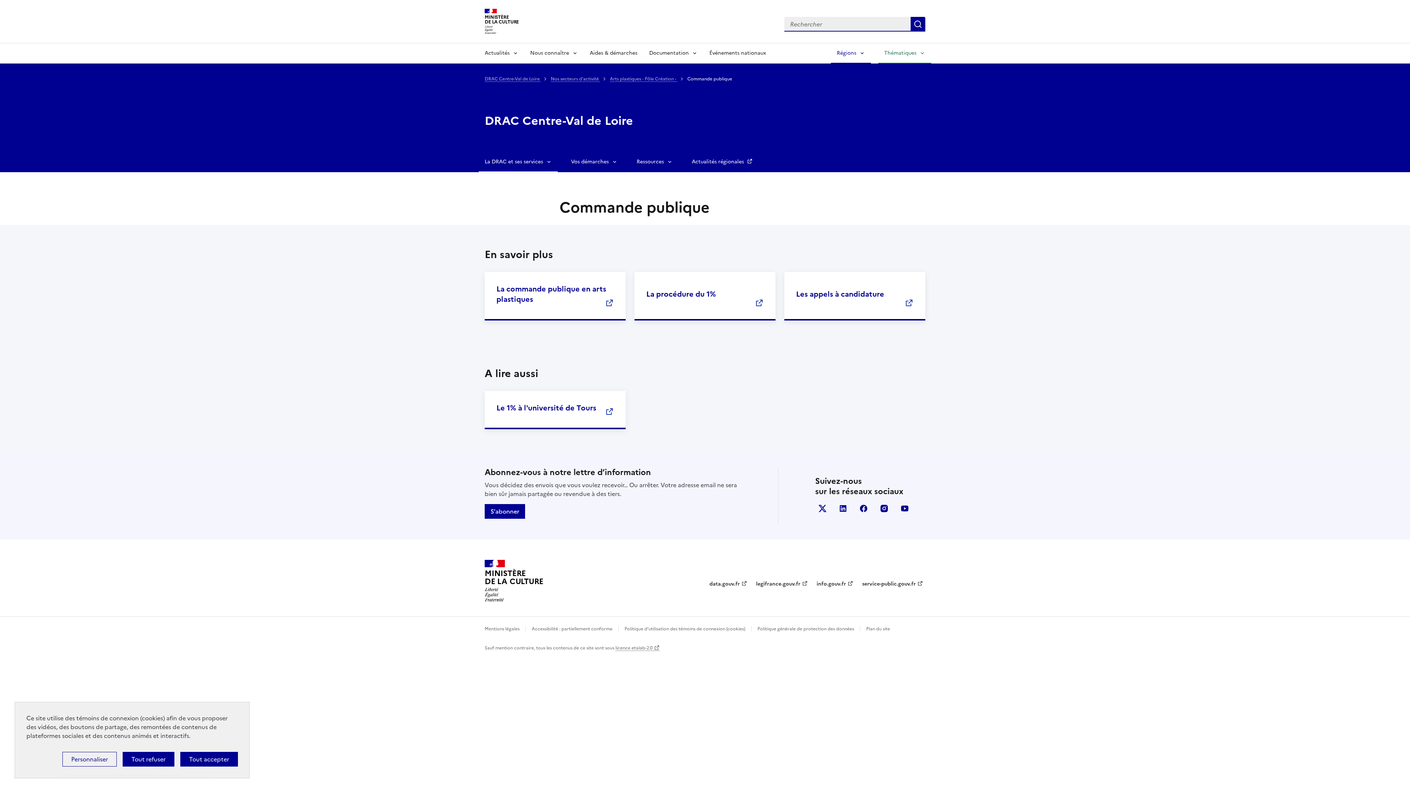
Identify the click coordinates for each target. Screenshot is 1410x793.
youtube (904, 508)
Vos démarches (590, 162)
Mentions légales (502, 629)
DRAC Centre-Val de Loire (513, 79)
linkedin (843, 508)
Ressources (650, 162)
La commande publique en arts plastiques (551, 294)
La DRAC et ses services (514, 162)
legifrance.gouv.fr (778, 584)
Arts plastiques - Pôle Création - (643, 79)
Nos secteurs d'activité (575, 79)
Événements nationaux (737, 53)
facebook (863, 508)
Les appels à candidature (840, 294)
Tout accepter (209, 759)
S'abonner (505, 511)
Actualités (497, 53)
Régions (846, 53)
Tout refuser (148, 759)
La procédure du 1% (681, 294)
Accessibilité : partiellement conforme (572, 629)
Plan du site (878, 629)
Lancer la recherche (918, 24)
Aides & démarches (613, 53)
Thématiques (900, 53)
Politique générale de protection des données (806, 629)
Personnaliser (89, 759)
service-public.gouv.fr (889, 584)
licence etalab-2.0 (633, 648)
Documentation (669, 53)
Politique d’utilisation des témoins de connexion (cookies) (685, 629)
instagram (884, 508)
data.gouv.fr (724, 584)
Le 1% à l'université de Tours (546, 408)
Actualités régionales (718, 162)
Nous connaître (549, 53)
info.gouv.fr (831, 584)
